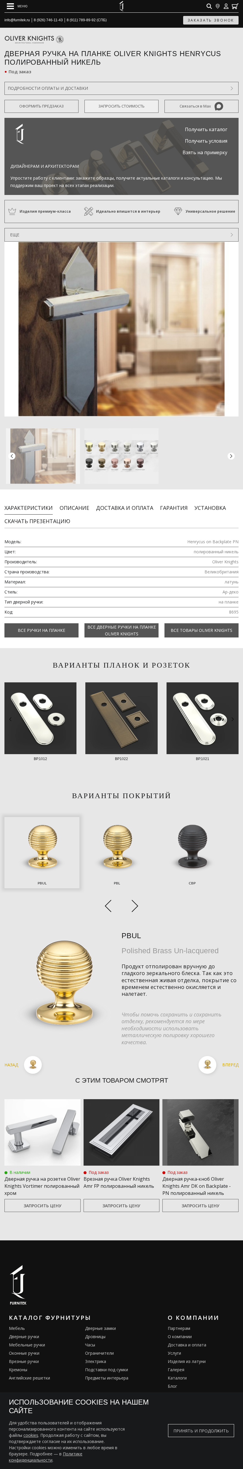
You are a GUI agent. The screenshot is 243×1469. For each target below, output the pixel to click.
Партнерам (179, 1328)
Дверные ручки (24, 1336)
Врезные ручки (24, 1361)
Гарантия (174, 507)
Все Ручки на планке (41, 630)
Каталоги (177, 1378)
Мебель (17, 1328)
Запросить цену (42, 1205)
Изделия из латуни (187, 1361)
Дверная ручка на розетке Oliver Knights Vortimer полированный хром (42, 1186)
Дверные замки (100, 1328)
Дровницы (95, 1336)
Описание (74, 507)
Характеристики (28, 507)
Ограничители (99, 1353)
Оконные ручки (24, 1353)
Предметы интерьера (106, 1378)
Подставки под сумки (106, 1369)
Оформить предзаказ (41, 106)
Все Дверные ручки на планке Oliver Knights (121, 630)
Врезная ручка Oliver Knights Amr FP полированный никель (119, 1182)
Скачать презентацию (37, 521)
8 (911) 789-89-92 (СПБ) (87, 20)
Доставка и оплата (124, 507)
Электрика (95, 1361)
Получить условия (206, 141)
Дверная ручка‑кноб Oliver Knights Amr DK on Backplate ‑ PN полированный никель (196, 1186)
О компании (180, 1336)
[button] (231, 456)
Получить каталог (206, 129)
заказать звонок (211, 20)
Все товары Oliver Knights (201, 630)
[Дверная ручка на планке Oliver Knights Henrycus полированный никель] (121, 329)
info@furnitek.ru (17, 20)
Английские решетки (29, 1378)
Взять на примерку (205, 152)
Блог (172, 1386)
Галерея (176, 1369)
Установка (210, 507)
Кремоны (18, 1369)
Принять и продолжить (201, 1431)
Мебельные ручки (27, 1345)
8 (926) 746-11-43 (48, 20)
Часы (90, 1345)
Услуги (174, 1353)
